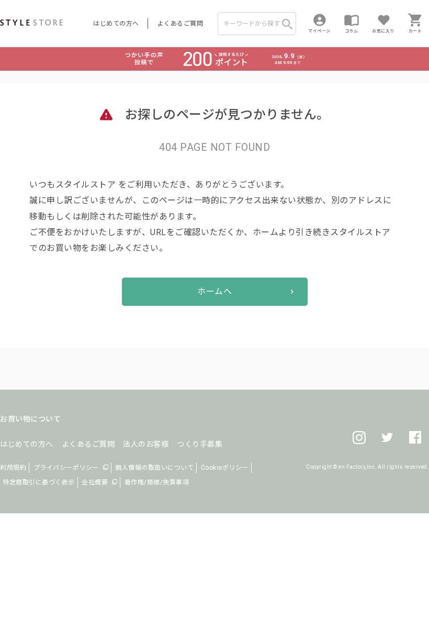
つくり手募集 (199, 444)
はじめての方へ (116, 23)
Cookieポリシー (225, 467)
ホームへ (214, 291)
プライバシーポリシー (66, 467)
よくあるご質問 (180, 23)
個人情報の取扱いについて (154, 467)
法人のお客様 (145, 444)
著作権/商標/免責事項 (157, 482)
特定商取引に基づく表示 (39, 482)
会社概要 (95, 482)
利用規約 (13, 467)
